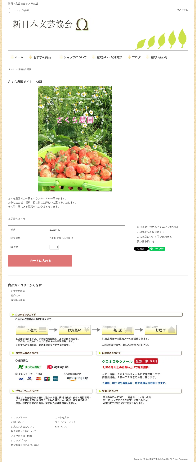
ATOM (64, 426)
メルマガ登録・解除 (21, 435)
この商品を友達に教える (150, 231)
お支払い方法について (22, 426)
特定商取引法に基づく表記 (25, 445)
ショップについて (75, 57)
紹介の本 (15, 295)
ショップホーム (19, 417)
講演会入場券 (25, 69)
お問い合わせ (159, 57)
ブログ (136, 57)
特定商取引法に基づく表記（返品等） (158, 227)
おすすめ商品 (18, 290)
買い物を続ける (145, 241)
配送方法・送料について (23, 431)
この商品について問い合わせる (154, 236)
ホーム (19, 57)
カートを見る (62, 417)
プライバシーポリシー (66, 422)
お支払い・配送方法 (109, 57)
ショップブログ (19, 440)
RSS (57, 426)
